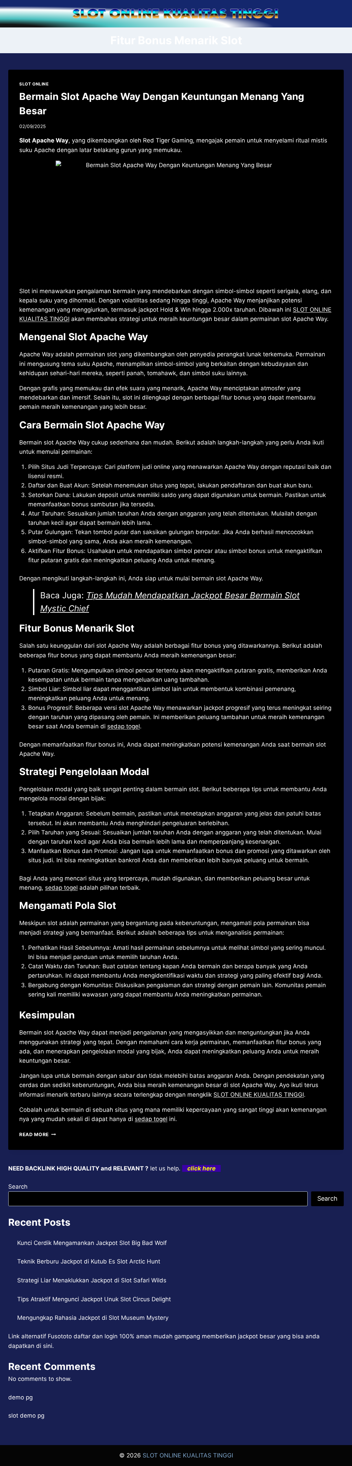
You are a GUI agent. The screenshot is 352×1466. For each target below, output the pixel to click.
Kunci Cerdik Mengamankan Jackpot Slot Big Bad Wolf (92, 1242)
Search (18, 1186)
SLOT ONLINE (34, 83)
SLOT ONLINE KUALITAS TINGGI (258, 1094)
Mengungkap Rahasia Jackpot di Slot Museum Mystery (92, 1317)
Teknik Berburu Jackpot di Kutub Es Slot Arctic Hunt (88, 1261)
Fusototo (60, 1336)
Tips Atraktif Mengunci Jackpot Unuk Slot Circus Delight (94, 1299)
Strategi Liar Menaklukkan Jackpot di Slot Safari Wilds (91, 1280)
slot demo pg (26, 1415)
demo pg (20, 1397)
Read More (37, 1134)
